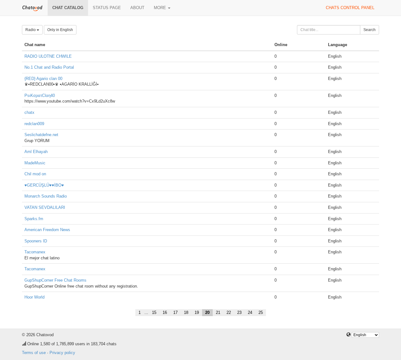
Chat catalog (67, 7)
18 (186, 312)
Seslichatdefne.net (41, 134)
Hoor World (34, 297)
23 (239, 312)
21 (218, 312)
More (160, 7)
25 (260, 312)
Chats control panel (350, 7)
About (137, 7)
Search (369, 30)
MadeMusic (34, 163)
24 (250, 312)
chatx (29, 112)
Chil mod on (35, 174)
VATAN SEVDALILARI (44, 207)
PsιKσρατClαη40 (39, 95)
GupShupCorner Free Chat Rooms (55, 280)
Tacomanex (34, 252)
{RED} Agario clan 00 (43, 78)
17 (175, 312)
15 (154, 312)
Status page (107, 7)
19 (197, 312)
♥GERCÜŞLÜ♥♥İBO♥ (44, 185)
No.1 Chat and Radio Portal (49, 67)
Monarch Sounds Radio (45, 196)
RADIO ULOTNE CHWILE (48, 56)
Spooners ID (35, 241)
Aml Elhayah (36, 151)
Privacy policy (62, 352)
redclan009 (34, 123)
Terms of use (34, 352)
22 (229, 312)
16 (165, 312)
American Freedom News (47, 229)
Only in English (60, 30)
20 (207, 312)
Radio (31, 30)
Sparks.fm (33, 218)
